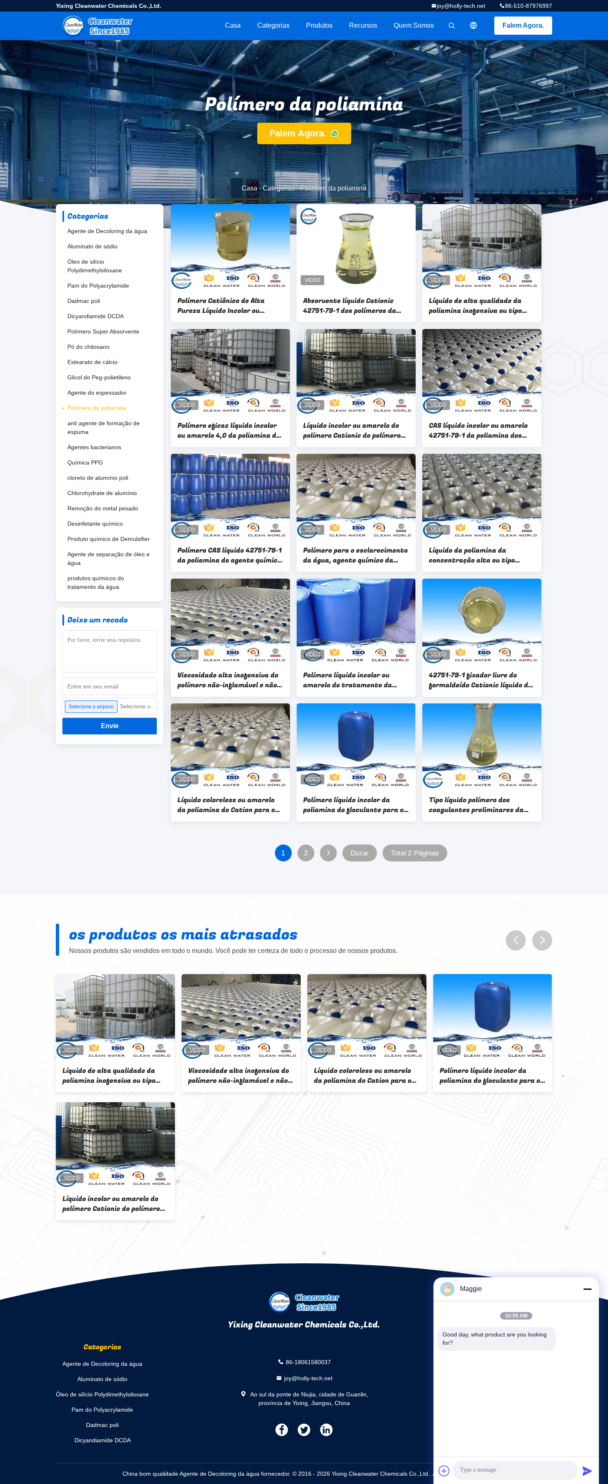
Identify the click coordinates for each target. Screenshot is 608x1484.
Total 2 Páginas (415, 853)
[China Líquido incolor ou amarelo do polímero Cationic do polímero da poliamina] (356, 371)
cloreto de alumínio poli (97, 477)
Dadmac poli (83, 301)
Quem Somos (414, 25)
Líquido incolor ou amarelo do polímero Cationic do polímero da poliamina (352, 431)
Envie (110, 725)
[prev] (516, 940)
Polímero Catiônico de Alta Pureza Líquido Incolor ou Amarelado (221, 306)
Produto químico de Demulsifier (108, 539)
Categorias (273, 25)
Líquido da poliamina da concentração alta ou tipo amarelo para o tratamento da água (480, 555)
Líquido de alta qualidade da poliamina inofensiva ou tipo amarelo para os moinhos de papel (475, 306)
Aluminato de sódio (92, 246)
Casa (233, 25)
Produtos (319, 25)
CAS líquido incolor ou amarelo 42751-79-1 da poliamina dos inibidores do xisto (478, 431)
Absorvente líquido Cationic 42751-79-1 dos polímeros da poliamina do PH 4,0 (349, 306)
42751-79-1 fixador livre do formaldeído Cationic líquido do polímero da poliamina (480, 680)
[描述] (473, 26)
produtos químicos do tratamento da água (95, 582)
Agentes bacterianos (94, 447)
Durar (360, 853)
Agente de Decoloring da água (107, 231)
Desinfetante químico (95, 523)
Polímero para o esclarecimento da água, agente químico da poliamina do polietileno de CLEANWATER (355, 555)
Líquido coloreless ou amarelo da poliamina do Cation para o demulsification (226, 805)
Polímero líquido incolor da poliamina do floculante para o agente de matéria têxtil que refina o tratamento (353, 805)
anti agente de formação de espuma (103, 427)
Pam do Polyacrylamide (98, 285)
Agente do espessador (97, 392)
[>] (328, 853)
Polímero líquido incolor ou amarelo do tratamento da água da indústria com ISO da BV (351, 680)
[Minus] (587, 1289)
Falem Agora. (523, 25)
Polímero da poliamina (96, 408)
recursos (363, 25)
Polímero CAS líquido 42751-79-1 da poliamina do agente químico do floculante (229, 555)
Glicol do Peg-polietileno (99, 377)
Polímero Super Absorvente (103, 331)
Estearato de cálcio (92, 362)
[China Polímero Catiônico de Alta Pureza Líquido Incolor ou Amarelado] (230, 246)
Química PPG (85, 462)
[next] (542, 940)
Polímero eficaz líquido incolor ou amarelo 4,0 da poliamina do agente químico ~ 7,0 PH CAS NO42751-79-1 (228, 431)
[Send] (587, 1471)
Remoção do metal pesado (102, 508)
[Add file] (444, 1471)
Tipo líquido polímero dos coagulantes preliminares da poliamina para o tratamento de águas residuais (477, 805)
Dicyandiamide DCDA (95, 316)
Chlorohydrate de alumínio (102, 493)
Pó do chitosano (88, 346)
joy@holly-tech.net (461, 5)
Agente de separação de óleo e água (108, 558)
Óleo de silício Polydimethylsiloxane (94, 266)
